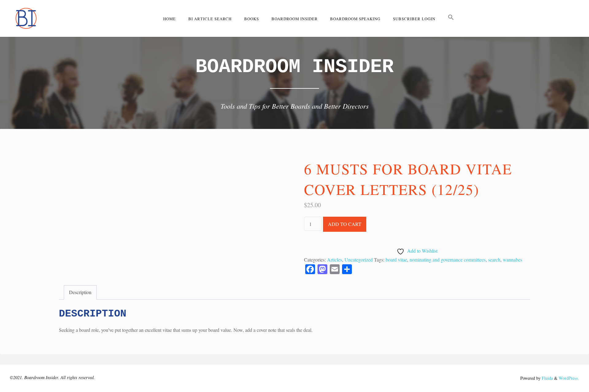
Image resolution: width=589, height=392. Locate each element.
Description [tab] (80, 292)
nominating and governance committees (448, 259)
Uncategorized (359, 259)
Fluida (547, 378)
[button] (451, 18)
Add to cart (344, 224)
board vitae (396, 259)
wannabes (512, 259)
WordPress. (569, 378)
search (494, 259)
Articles (334, 259)
